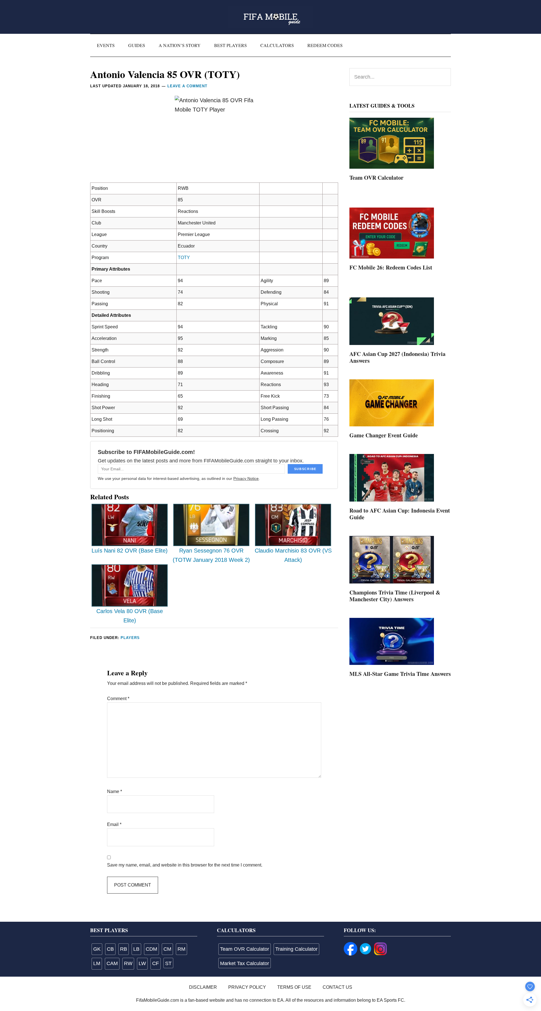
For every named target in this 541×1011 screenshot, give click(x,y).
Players (130, 638)
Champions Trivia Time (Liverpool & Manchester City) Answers (394, 595)
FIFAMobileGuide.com (270, 17)
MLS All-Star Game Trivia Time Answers (400, 674)
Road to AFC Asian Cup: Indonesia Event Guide (399, 513)
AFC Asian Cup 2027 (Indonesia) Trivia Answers (397, 357)
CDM (151, 949)
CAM (112, 963)
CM (167, 949)
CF (155, 963)
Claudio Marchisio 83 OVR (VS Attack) (293, 555)
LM (96, 963)
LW (142, 963)
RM (181, 949)
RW (128, 963)
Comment (118, 698)
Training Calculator (296, 949)
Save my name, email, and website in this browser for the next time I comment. (184, 865)
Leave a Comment (187, 86)
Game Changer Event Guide (383, 435)
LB (136, 949)
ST (168, 963)
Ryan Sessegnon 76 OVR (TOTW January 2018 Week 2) (211, 555)
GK (97, 949)
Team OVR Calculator (376, 177)
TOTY (184, 257)
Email (114, 824)
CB (110, 949)
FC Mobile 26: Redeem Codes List (390, 267)
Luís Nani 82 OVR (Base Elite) (130, 550)
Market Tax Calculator (244, 963)
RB (123, 949)
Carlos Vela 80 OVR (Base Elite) (129, 615)
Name (114, 791)
